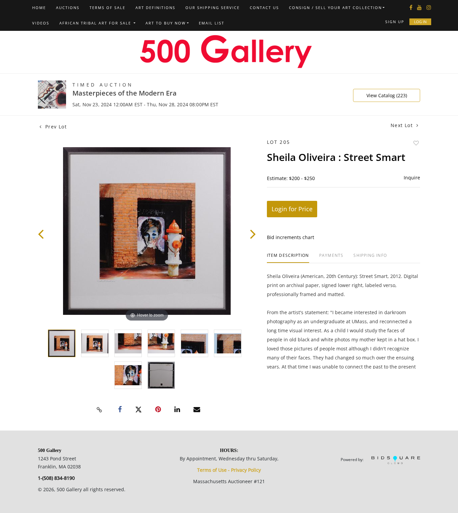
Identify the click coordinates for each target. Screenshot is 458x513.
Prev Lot (55, 126)
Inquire (412, 177)
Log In (420, 21)
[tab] (288, 258)
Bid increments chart (290, 237)
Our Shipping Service (212, 7)
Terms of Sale (107, 7)
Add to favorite (416, 143)
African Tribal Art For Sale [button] (96, 22)
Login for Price (292, 209)
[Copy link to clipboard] (100, 410)
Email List (211, 22)
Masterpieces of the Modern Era (124, 93)
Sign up (394, 21)
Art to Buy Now (166, 22)
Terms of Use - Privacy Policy (229, 470)
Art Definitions (155, 7)
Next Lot (403, 125)
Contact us (264, 7)
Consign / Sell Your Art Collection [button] (335, 7)
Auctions (67, 7)
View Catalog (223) (386, 95)
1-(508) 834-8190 (56, 478)
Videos (40, 22)
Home (39, 7)
